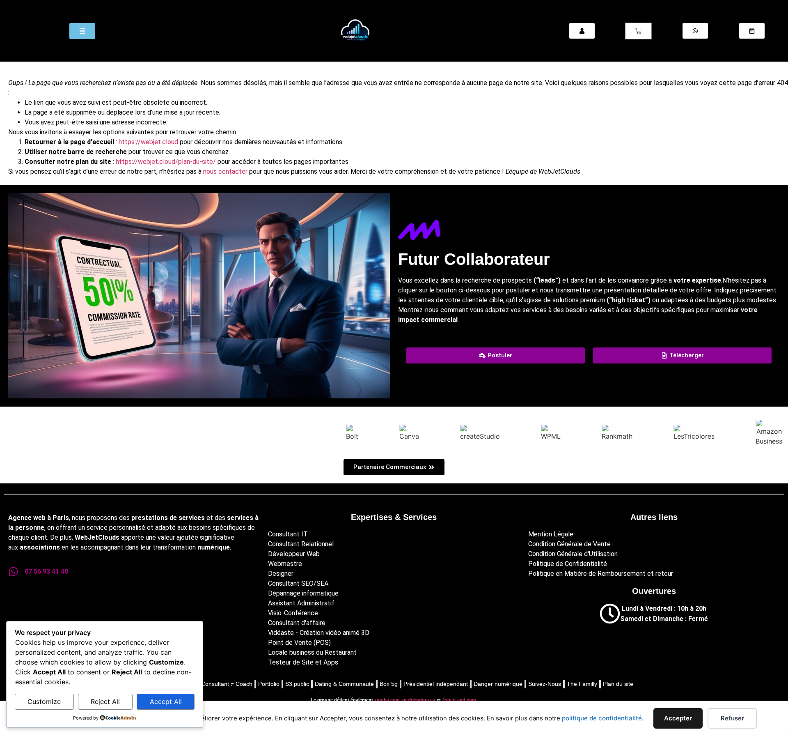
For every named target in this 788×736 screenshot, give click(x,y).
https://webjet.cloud (148, 142)
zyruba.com (387, 699)
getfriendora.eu (418, 699)
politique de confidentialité (602, 718)
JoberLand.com (459, 699)
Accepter (678, 718)
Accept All (166, 701)
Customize (44, 701)
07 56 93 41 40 (46, 571)
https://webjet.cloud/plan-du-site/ (166, 162)
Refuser (732, 718)
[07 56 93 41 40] (13, 571)
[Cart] (638, 31)
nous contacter (225, 171)
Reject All (105, 701)
